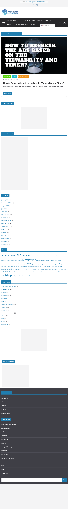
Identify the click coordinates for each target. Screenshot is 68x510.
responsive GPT (56, 271)
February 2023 (5, 214)
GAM (28, 264)
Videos (47, 20)
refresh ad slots (17, 271)
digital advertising (54, 260)
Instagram (4, 310)
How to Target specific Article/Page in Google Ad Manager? (36, 2)
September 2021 (6, 226)
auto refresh (48, 256)
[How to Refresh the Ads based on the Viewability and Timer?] (34, 55)
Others (32, 25)
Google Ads (56, 264)
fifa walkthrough (22, 264)
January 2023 (5, 217)
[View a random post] (64, 23)
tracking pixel (15, 275)
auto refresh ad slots (56, 256)
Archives (3, 405)
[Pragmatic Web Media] (3, 23)
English (46, 25)
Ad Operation (11, 20)
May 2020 (4, 244)
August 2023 (5, 206)
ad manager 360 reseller (16, 255)
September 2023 (6, 203)
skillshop (6, 275)
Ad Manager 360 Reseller (8, 286)
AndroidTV (4, 298)
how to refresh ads (24, 266)
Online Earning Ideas (7, 313)
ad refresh (33, 256)
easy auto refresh (10, 264)
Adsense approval (40, 256)
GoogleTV (4, 307)
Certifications (21, 25)
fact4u (16, 264)
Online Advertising (15, 269)
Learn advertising (48, 266)
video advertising (28, 275)
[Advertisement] (34, 118)
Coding (39, 20)
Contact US (4, 398)
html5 (30, 266)
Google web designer (11, 266)
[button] (17, 20)
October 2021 (5, 223)
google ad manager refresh (47, 264)
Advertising (4, 295)
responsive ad (30, 271)
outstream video (33, 269)
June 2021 (4, 229)
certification (29, 260)
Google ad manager (35, 264)
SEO (2, 319)
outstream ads (25, 269)
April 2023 (4, 212)
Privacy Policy (5, 413)
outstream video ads (42, 269)
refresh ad (10, 271)
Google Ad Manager (28, 20)
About (9, 25)
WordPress (4, 325)
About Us (4, 402)
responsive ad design (39, 272)
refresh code (24, 271)
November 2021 (6, 220)
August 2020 (5, 238)
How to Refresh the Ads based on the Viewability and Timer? (33, 83)
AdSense (4, 292)
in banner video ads (36, 266)
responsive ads (49, 272)
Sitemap (3, 409)
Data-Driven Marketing (41, 260)
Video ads (21, 275)
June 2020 (4, 241)
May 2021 (4, 232)
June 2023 (4, 209)
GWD (18, 266)
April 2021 (4, 235)
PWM (17, 79)
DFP (48, 260)
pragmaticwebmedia (52, 269)
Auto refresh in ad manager (15, 260)
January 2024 (5, 200)
